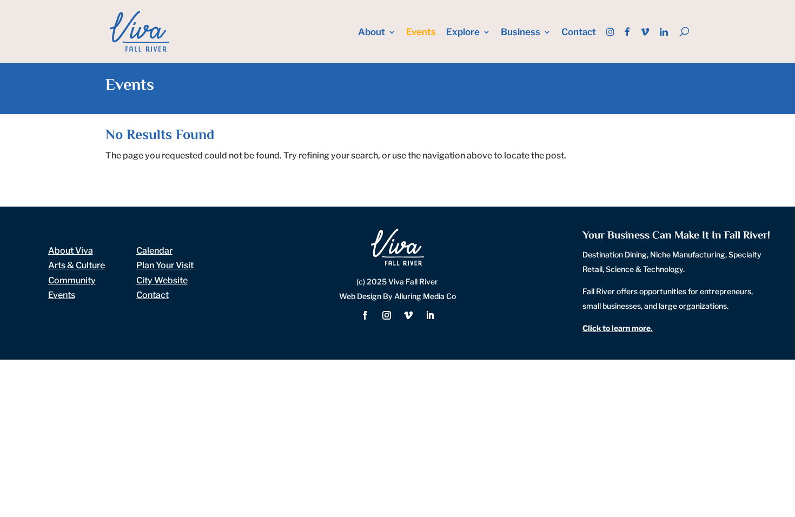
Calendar (154, 251)
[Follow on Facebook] (365, 315)
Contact (578, 32)
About (371, 32)
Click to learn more (616, 328)
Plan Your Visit (165, 265)
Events (421, 32)
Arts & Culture (76, 265)
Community (72, 280)
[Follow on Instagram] (386, 315)
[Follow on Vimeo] (408, 315)
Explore (463, 32)
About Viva (70, 251)
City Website (162, 280)
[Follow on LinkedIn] (430, 315)
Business (520, 32)
